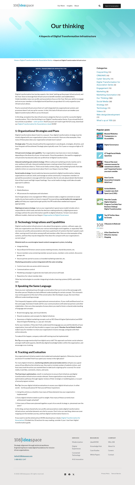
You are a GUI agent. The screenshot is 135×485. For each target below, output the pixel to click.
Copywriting (102, 72)
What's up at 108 (104, 120)
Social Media (102, 101)
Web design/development (108, 114)
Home (16, 60)
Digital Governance (111, 145)
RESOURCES (94, 438)
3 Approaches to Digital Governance (56, 215)
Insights (70, 6)
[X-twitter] (73, 474)
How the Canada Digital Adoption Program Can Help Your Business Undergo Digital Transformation (113, 204)
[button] (99, 6)
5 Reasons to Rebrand (112, 224)
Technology (102, 108)
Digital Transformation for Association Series (36, 60)
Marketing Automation (107, 95)
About (76, 6)
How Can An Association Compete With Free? (112, 180)
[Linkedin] (65, 474)
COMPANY (112, 438)
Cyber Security (103, 79)
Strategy (101, 105)
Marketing (101, 91)
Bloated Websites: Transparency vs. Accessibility (111, 136)
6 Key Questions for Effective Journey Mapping (111, 234)
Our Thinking (102, 98)
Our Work (61, 6)
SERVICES (75, 438)
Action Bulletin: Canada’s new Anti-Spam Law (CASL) (111, 191)
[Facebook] (69, 474)
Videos (100, 111)
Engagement (102, 88)
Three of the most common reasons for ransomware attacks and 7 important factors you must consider (113, 166)
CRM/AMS (101, 75)
